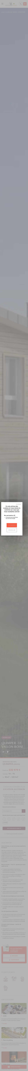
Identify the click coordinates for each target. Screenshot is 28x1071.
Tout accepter (11, 525)
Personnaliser (11, 530)
